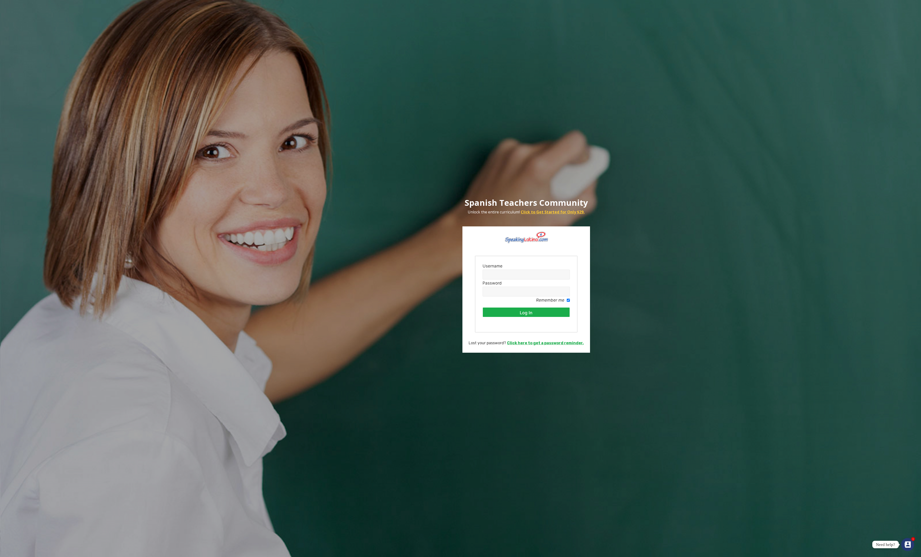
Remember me (550, 300)
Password (492, 283)
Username (492, 266)
